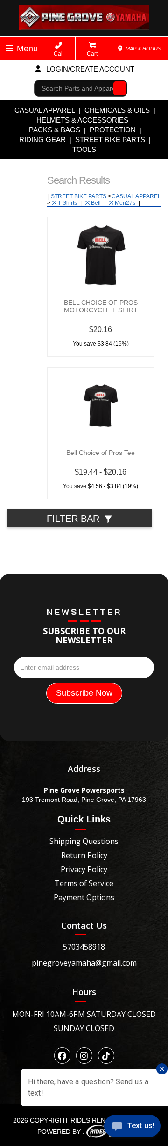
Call (59, 53)
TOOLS (84, 149)
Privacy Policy (84, 869)
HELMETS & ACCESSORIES (82, 120)
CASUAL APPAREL (44, 110)
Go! (117, 88)
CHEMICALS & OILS (117, 110)
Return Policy (84, 855)
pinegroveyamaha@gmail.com (84, 963)
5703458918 (84, 947)
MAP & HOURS (142, 48)
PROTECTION (113, 130)
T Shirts (68, 203)
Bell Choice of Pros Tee (100, 452)
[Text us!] (132, 1127)
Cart (92, 53)
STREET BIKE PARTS (110, 140)
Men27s (126, 203)
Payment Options (84, 897)
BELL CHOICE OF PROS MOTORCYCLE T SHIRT (101, 306)
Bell (96, 203)
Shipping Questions (84, 841)
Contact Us (84, 925)
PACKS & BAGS (54, 130)
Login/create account (89, 69)
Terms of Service (84, 883)
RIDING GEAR (42, 140)
